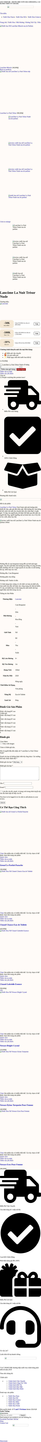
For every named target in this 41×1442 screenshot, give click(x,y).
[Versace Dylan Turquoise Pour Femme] (20, 1071)
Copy (36, 324)
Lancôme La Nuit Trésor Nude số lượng (16, 365)
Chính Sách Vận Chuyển (16, 1381)
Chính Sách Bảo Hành (15, 1389)
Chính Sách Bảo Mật (15, 1387)
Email (2, 787)
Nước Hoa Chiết (13, 1404)
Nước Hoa (11, 22)
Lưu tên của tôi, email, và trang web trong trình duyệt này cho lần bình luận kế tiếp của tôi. (20, 792)
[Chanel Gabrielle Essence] (20, 950)
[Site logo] (20, 9)
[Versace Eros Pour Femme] (20, 1131)
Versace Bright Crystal (9, 1046)
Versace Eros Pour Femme (11, 1164)
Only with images (8, 744)
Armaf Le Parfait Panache (11, 865)
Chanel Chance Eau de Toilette (13, 925)
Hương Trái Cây (30, 22)
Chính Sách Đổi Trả (15, 1385)
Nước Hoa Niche (14, 1406)
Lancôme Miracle (6, 68)
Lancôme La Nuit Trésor (8, 113)
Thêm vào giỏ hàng (8, 369)
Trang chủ (3, 22)
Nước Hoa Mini (13, 1402)
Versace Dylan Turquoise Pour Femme (16, 1105)
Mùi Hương (20, 22)
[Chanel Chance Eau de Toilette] (20, 891)
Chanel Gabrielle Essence (11, 984)
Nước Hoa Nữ (13, 1398)
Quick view (4, 857)
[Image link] (20, 1361)
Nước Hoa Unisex (14, 1400)
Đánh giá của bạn (6, 762)
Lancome (18, 599)
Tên (2, 783)
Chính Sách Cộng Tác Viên (17, 1383)
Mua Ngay (21, 369)
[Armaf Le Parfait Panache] (20, 831)
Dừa (39, 22)
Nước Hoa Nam (13, 1396)
